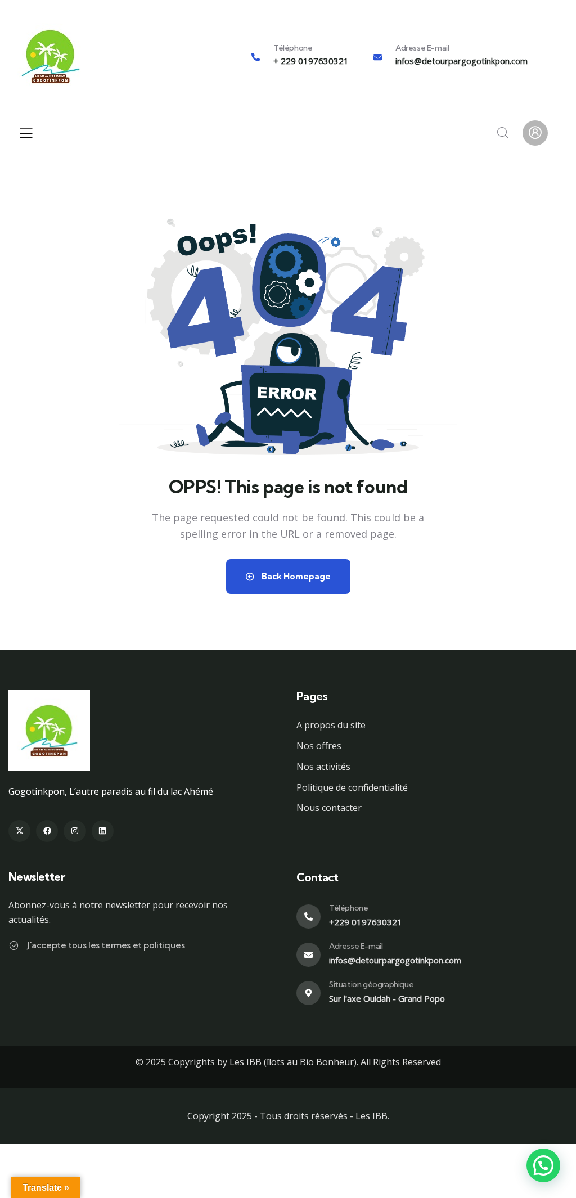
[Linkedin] (103, 831)
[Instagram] (75, 831)
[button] (543, 1165)
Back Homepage (295, 576)
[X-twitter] (19, 831)
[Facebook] (47, 831)
